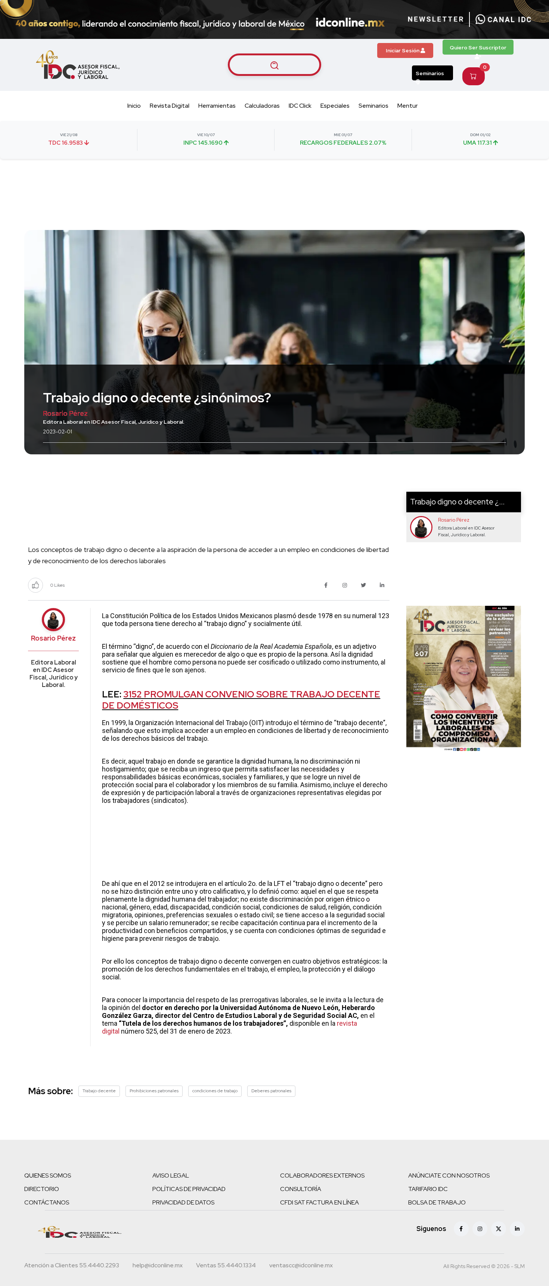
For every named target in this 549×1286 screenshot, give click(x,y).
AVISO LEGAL (170, 1175)
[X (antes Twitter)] (498, 1228)
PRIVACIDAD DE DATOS (183, 1202)
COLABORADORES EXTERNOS (322, 1175)
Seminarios (430, 73)
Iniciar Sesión (403, 50)
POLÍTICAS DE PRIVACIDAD (189, 1189)
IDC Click (300, 106)
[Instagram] (479, 1228)
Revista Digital (169, 106)
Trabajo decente (99, 1091)
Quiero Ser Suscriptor (478, 47)
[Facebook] (461, 1228)
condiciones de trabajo (215, 1091)
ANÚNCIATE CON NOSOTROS (449, 1175)
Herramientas (217, 106)
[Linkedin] (517, 1228)
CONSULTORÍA (300, 1189)
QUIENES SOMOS (47, 1175)
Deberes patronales (271, 1091)
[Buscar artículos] (274, 64)
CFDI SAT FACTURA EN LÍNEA (319, 1202)
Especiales (335, 106)
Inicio (134, 106)
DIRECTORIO (41, 1189)
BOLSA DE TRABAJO (437, 1202)
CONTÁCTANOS (46, 1202)
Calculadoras (262, 106)
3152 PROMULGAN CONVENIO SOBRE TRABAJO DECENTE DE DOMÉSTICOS (241, 699)
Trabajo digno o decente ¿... (457, 502)
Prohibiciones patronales (154, 1091)
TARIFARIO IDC (428, 1189)
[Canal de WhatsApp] (503, 19)
